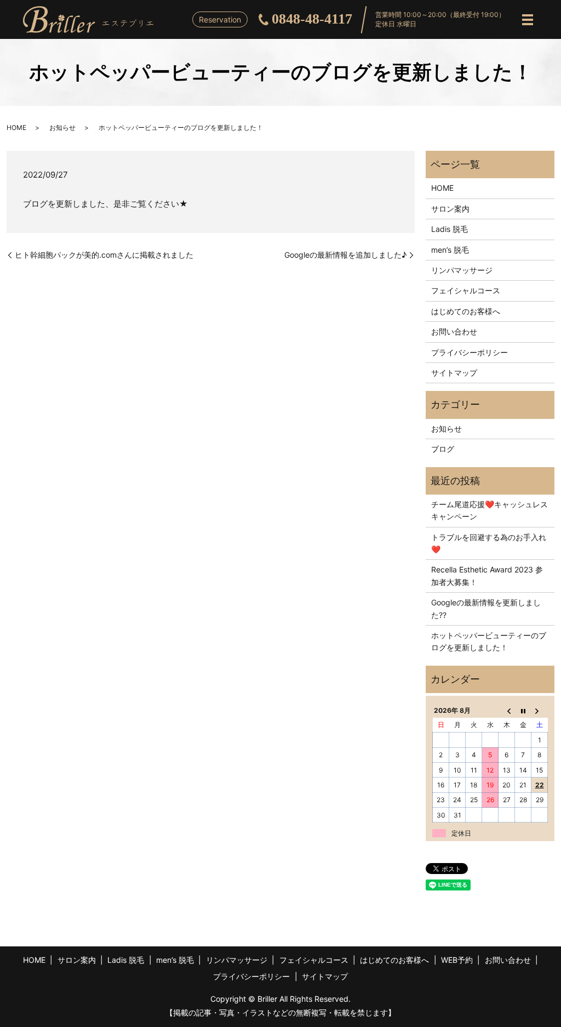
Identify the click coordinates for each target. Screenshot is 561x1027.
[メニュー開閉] (527, 19)
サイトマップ (454, 372)
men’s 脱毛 (450, 249)
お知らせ (62, 127)
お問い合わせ (454, 331)
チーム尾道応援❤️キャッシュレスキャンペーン (489, 510)
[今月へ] (523, 710)
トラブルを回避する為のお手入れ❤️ (488, 543)
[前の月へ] (507, 710)
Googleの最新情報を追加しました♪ (345, 254)
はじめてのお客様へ (465, 311)
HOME (16, 127)
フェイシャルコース (465, 290)
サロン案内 (450, 208)
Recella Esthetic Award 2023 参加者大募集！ (487, 575)
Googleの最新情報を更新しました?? (486, 608)
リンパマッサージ (462, 270)
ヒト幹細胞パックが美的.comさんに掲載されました (104, 254)
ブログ (442, 448)
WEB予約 (457, 959)
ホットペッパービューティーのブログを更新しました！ (488, 641)
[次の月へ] (539, 710)
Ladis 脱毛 (449, 229)
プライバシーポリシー (469, 352)
